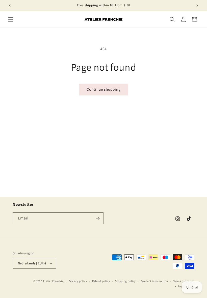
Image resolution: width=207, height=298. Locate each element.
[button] (10, 19)
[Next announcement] (197, 5)
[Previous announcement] (9, 5)
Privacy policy (77, 281)
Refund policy (101, 281)
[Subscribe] (97, 218)
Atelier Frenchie (53, 281)
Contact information (154, 281)
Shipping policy (125, 281)
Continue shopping (104, 89)
